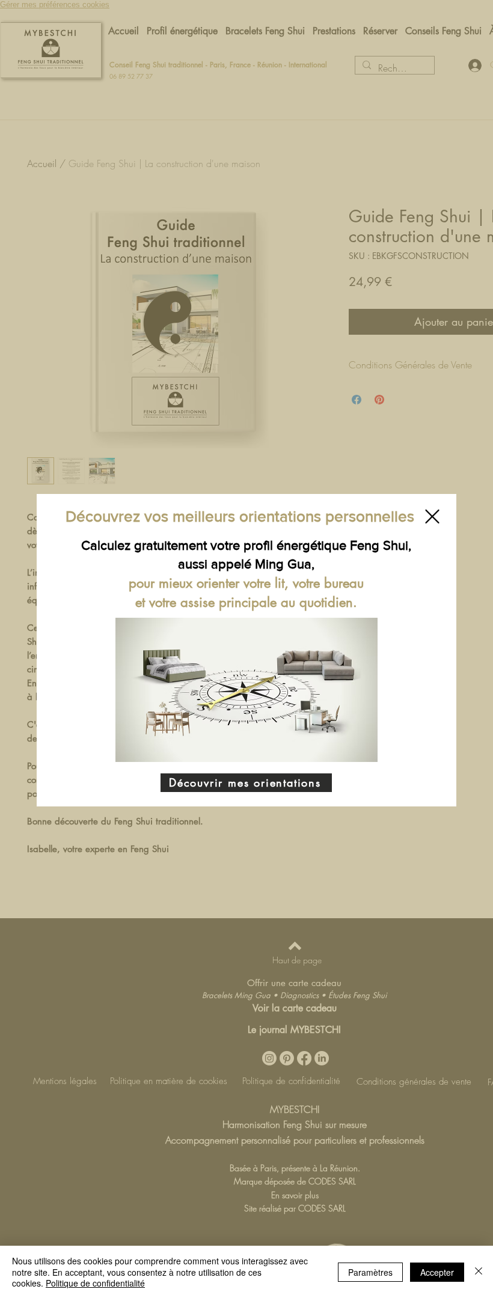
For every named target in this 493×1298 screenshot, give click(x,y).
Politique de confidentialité (95, 1283)
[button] (432, 516)
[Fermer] (478, 1271)
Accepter (437, 1272)
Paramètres (370, 1272)
